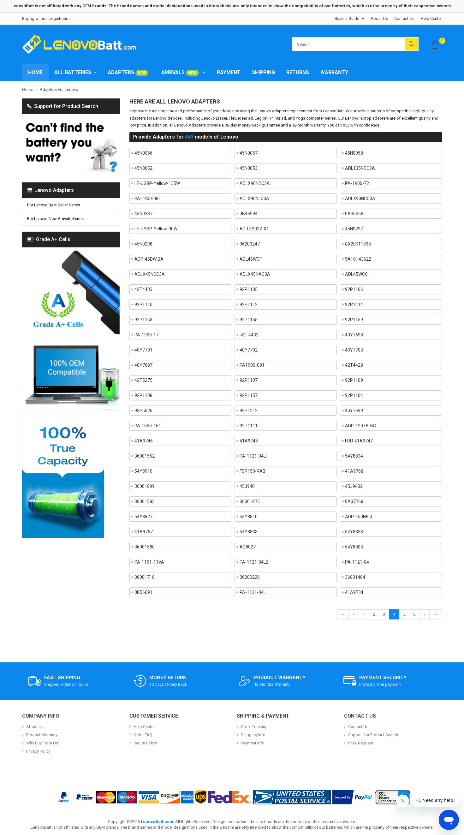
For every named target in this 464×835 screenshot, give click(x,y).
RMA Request (360, 743)
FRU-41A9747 (359, 440)
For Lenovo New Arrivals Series (55, 218)
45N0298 (143, 243)
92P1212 (249, 410)
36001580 (144, 546)
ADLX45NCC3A (149, 274)
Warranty (334, 72)
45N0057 (249, 153)
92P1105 (249, 289)
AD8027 (248, 546)
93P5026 (143, 410)
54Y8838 (354, 531)
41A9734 (354, 592)
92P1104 (354, 395)
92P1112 (249, 304)
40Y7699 (354, 410)
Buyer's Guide (347, 18)
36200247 (250, 243)
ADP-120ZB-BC (360, 425)
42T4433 (143, 289)
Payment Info (253, 743)
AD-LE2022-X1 (254, 228)
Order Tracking (254, 726)
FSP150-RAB (252, 471)
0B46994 (249, 213)
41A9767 (143, 531)
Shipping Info (253, 734)
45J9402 (354, 486)
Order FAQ (143, 734)
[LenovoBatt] (81, 44)
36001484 (355, 577)
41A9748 (249, 440)
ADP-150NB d (358, 516)
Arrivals (179, 72)
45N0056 (143, 153)
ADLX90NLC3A (254, 198)
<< (342, 614)
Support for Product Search (373, 734)
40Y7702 (249, 349)
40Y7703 (354, 349)
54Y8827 (143, 516)
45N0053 (249, 168)
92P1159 (354, 319)
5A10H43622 (358, 259)
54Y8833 (249, 531)
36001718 (144, 577)
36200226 (250, 577)
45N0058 (354, 153)
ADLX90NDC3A (255, 183)
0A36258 (354, 213)
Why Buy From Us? (43, 743)
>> (435, 614)
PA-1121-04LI (253, 456)
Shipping (263, 72)
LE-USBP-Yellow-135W (157, 183)
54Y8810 (249, 516)
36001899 (144, 486)
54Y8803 (354, 546)
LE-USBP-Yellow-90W (155, 228)
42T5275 (143, 380)
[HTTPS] (392, 797)
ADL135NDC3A (360, 168)
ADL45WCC (356, 274)
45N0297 (354, 228)
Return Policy (145, 743)
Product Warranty (41, 734)
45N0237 (143, 213)
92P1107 (249, 380)
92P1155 (249, 319)
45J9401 (248, 486)
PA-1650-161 (147, 425)
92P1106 (354, 289)
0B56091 (143, 592)
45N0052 (143, 168)
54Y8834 (354, 456)
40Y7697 (143, 365)
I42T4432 (249, 334)
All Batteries (72, 72)
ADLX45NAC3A (255, 274)
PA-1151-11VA (149, 562)
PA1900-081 (252, 365)
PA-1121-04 (357, 562)
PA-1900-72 (357, 183)
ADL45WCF (251, 259)
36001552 (144, 456)
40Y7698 (354, 334)
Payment (229, 72)
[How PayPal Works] (353, 797)
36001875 (250, 501)
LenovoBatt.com (157, 821)
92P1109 (354, 380)
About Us (379, 18)
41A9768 (354, 471)
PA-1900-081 (147, 198)
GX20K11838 (358, 243)
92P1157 (249, 395)
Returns (297, 72)
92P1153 (143, 319)
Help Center (431, 18)
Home (35, 72)
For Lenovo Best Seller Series (53, 205)
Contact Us (404, 18)
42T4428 (354, 365)
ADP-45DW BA (149, 259)
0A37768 (354, 501)
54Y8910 (143, 471)
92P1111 (249, 425)
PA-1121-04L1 (254, 592)
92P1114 (354, 304)
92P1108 (143, 395)
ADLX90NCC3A (360, 198)
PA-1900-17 (146, 334)
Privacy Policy (38, 751)
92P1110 (143, 304)
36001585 (144, 501)
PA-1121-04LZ (254, 562)
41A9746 (143, 440)
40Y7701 (143, 349)
